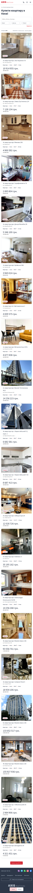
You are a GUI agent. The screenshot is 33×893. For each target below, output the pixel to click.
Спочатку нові (21, 30)
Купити (3, 875)
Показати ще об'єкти (16, 863)
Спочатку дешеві (28, 30)
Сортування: (15, 30)
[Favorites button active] (27, 2)
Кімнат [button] (3, 23)
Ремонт (24, 23)
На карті (19, 889)
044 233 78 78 (5, 871)
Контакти (26, 875)
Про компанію (18, 875)
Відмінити (29, 26)
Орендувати (10, 875)
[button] (30, 44)
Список (13, 889)
